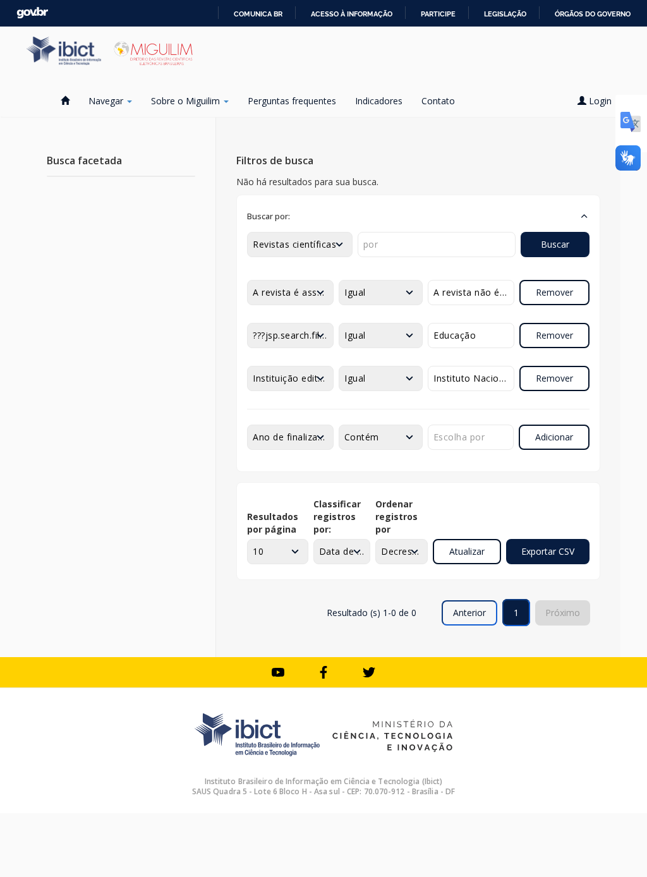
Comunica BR (258, 13)
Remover (554, 292)
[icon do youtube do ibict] (278, 672)
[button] (418, 216)
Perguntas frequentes (292, 101)
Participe (438, 13)
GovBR (32, 13)
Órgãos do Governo (593, 13)
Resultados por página (272, 523)
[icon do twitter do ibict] (369, 672)
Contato (438, 101)
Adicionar (554, 437)
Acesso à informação (351, 13)
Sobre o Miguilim (186, 101)
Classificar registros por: (337, 516)
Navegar (107, 101)
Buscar (555, 244)
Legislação (505, 13)
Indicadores (378, 101)
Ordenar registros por (396, 516)
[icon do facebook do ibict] (323, 672)
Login (600, 101)
